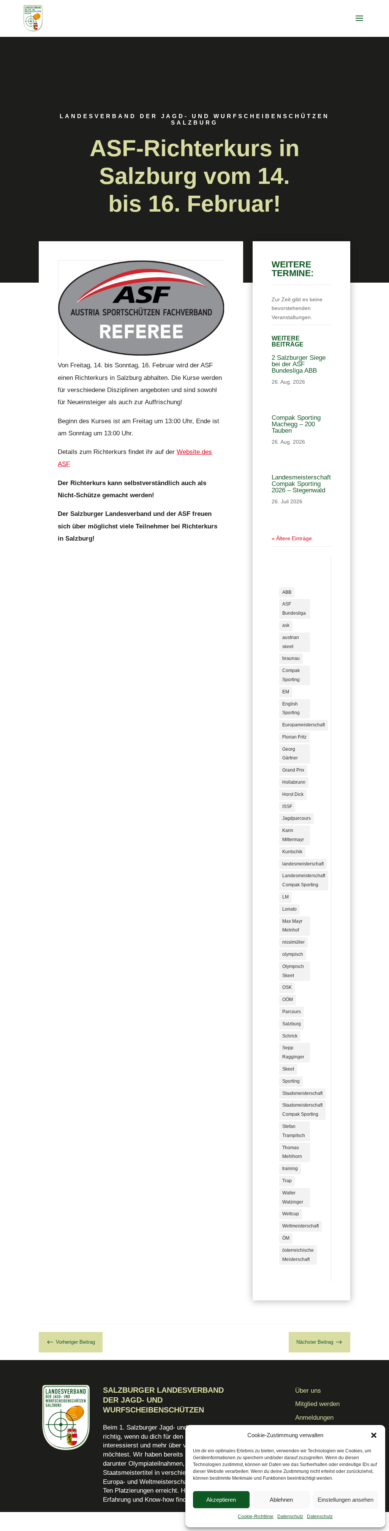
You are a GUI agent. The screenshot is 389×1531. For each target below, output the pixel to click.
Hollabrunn (293, 782)
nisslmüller (293, 942)
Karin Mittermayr (293, 835)
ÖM (285, 1238)
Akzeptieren (221, 1499)
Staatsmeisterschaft (302, 1093)
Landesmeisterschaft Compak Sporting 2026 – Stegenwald (301, 484)
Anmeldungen (314, 1417)
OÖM (287, 999)
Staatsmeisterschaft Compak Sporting (302, 1109)
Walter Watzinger (292, 1197)
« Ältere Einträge (292, 538)
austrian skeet (290, 642)
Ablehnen (281, 1499)
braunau (291, 658)
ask (285, 625)
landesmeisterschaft (303, 864)
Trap (287, 1180)
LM (285, 897)
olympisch (292, 954)
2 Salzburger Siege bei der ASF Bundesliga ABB (299, 364)
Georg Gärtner (290, 754)
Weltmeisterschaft (300, 1226)
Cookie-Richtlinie (256, 1516)
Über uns (308, 1390)
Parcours (291, 1011)
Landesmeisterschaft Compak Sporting (303, 880)
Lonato (289, 909)
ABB (286, 592)
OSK (287, 987)
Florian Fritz (294, 737)
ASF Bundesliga (294, 608)
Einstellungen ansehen (345, 1499)
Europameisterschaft (303, 725)
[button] (374, 1435)
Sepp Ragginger (293, 1052)
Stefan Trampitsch (293, 1131)
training (290, 1168)
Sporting (291, 1081)
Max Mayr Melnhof (292, 926)
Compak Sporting (291, 675)
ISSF (287, 806)
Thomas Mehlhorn (292, 1152)
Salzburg (291, 1023)
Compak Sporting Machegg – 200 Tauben (296, 424)
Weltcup (290, 1213)
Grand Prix (293, 770)
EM (285, 691)
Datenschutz (290, 1516)
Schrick (289, 1036)
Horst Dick (293, 794)
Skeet (288, 1069)
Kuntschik (292, 851)
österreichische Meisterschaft (298, 1255)
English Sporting (291, 708)
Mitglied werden (317, 1404)
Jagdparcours (296, 818)
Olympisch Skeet (293, 971)
